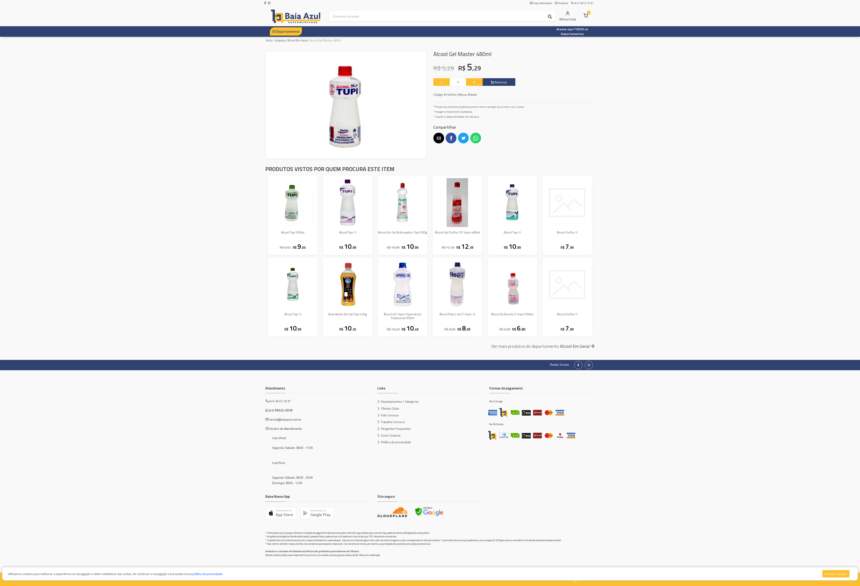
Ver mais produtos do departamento (540, 346)
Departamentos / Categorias (400, 401)
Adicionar (500, 82)
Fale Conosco (390, 415)
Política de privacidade (396, 442)
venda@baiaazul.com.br (285, 419)
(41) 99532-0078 (280, 410)
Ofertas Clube (390, 408)
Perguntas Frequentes (396, 428)
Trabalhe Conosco (393, 421)
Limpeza (280, 40)
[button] (438, 138)
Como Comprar (391, 435)
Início (269, 40)
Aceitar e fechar (836, 573)
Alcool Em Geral (297, 40)
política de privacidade (207, 573)
